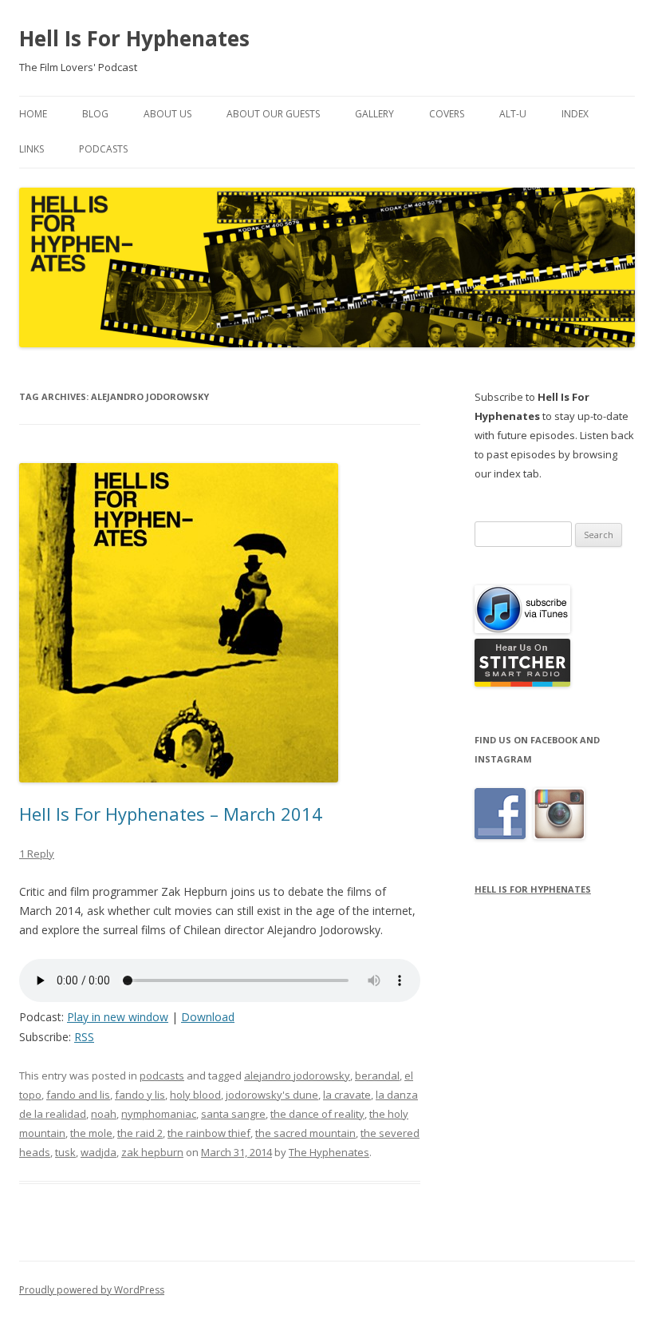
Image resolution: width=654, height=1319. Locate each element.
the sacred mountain (305, 1133)
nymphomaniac (158, 1114)
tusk (65, 1152)
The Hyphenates (329, 1152)
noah (103, 1114)
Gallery (374, 114)
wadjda (98, 1152)
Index (575, 114)
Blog (95, 114)
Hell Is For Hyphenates (134, 38)
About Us (167, 114)
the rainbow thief (208, 1133)
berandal (377, 1075)
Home (33, 114)
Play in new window (117, 1016)
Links (31, 149)
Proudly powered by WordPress (91, 1290)
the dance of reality (317, 1114)
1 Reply (36, 853)
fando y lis (140, 1094)
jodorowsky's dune (272, 1094)
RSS (84, 1036)
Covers (446, 114)
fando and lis (78, 1094)
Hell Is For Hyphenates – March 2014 (170, 814)
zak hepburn (152, 1152)
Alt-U (512, 114)
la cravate (347, 1094)
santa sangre (233, 1114)
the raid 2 (140, 1133)
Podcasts (103, 149)
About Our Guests (273, 114)
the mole (91, 1133)
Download (207, 1016)
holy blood (195, 1094)
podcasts (162, 1075)
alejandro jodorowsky (297, 1075)
